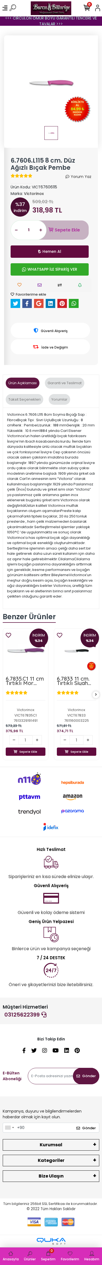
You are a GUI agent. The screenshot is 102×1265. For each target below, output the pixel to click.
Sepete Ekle (67, 230)
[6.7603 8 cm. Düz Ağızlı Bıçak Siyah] (77, 651)
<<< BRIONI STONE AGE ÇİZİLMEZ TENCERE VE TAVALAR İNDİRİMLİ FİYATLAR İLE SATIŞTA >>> (51, 21)
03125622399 (22, 1014)
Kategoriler (51, 1160)
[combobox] (9, 1127)
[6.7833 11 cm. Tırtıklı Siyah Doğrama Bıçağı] (26, 651)
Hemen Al (51, 251)
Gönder (89, 1076)
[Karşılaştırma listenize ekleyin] (61, 285)
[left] (6, 695)
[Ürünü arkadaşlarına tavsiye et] (41, 285)
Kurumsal (51, 1145)
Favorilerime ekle (30, 294)
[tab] (22, 383)
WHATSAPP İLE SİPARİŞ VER (52, 269)
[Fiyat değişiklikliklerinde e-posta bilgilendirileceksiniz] (81, 285)
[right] (96, 695)
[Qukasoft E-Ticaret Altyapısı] (51, 1241)
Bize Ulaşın (51, 1176)
